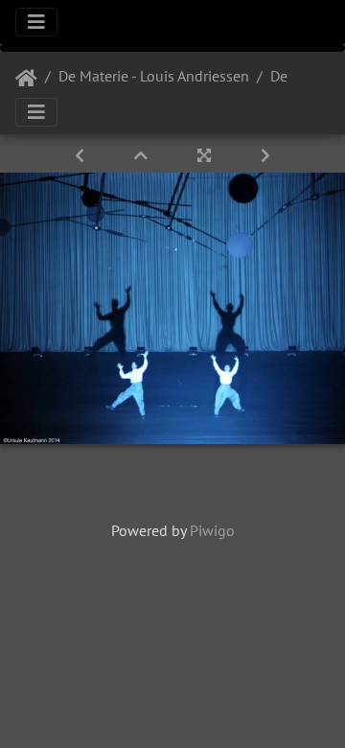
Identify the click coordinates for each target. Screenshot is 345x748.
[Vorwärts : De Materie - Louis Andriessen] (265, 155)
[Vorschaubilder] (142, 155)
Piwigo (212, 530)
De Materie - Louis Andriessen (153, 75)
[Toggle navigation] (36, 22)
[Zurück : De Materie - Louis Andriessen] (81, 155)
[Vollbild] (206, 155)
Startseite (26, 78)
